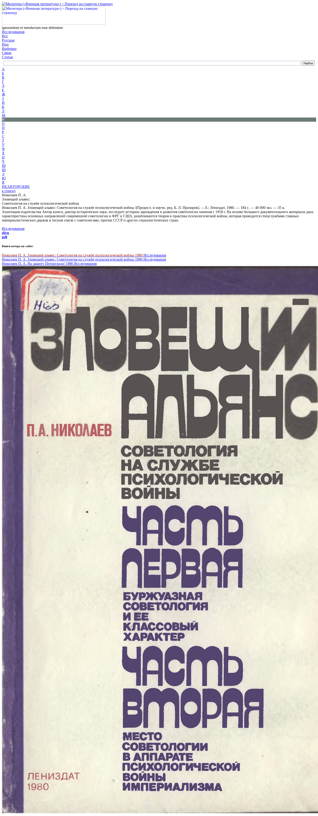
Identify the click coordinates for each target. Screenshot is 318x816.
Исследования (13, 32)
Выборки (9, 49)
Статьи (7, 57)
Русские (8, 40)
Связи (6, 53)
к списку (9, 191)
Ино (5, 44)
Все (5, 36)
